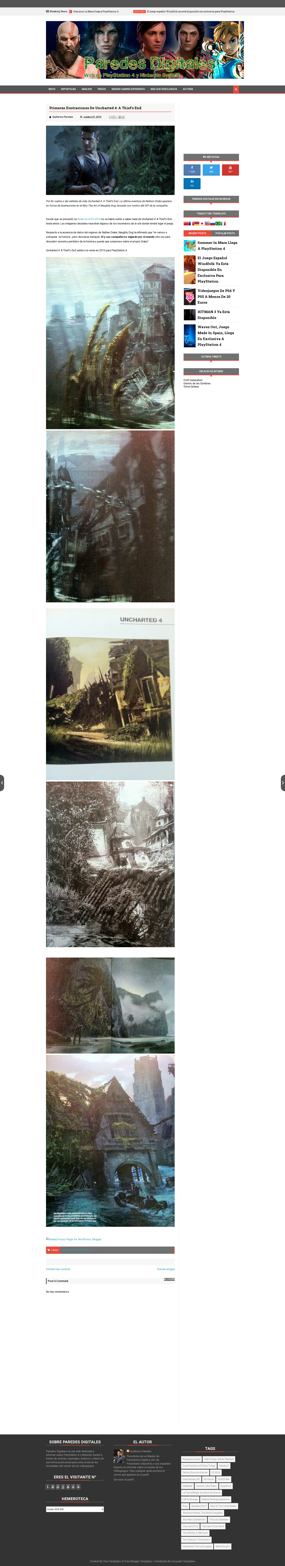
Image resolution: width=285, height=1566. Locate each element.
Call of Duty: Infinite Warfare (219, 1459)
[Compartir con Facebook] (120, 117)
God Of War (224, 1479)
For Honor (209, 1479)
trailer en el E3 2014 (89, 219)
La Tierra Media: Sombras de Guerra (201, 1492)
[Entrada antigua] (283, 783)
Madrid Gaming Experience (128, 89)
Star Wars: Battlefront (194, 1519)
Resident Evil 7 (198, 1506)
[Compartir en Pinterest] (123, 117)
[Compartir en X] (117, 117)
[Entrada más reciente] (2, 783)
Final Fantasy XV (191, 1479)
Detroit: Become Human (195, 1472)
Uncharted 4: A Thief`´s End (76, 1250)
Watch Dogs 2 (223, 1546)
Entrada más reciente (58, 1269)
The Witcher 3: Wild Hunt (195, 1533)
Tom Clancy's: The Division (196, 1539)
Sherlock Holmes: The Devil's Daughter (202, 1512)
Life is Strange (190, 1499)
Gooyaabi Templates (183, 1561)
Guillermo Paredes (140, 1451)
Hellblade (187, 1486)
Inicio (51, 89)
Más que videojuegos (164, 89)
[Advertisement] (110, 1395)
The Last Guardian (218, 1519)
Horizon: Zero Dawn (206, 1486)
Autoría (188, 89)
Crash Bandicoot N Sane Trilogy (199, 1465)
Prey (185, 1506)
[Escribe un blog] (113, 117)
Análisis (87, 89)
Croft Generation (193, 380)
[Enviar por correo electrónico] (110, 117)
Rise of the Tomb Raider (223, 1506)
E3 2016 (216, 1472)
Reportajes (68, 89)
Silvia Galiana (191, 386)
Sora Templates (112, 1561)
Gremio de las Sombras (197, 383)
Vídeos (102, 89)
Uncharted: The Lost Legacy (197, 1546)
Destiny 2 (224, 1465)
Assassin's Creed (191, 1459)
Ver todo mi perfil (124, 1479)
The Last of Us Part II (213, 1526)
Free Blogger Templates (138, 1561)
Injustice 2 (226, 1486)
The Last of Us (190, 1526)
